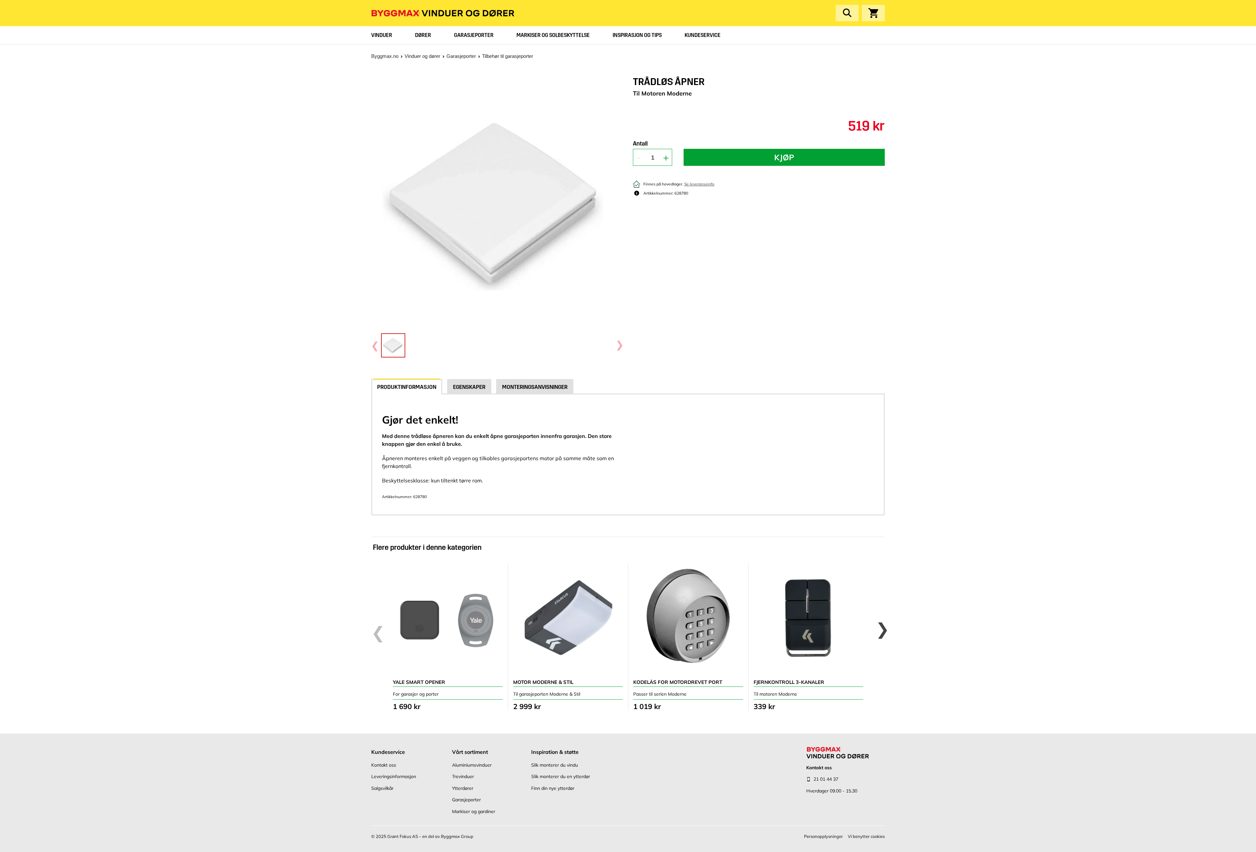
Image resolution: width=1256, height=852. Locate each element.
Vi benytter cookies (866, 836)
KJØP (784, 157)
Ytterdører (462, 788)
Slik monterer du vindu (554, 765)
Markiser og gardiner (473, 811)
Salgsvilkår (382, 788)
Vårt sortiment (470, 752)
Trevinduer (463, 776)
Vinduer (381, 35)
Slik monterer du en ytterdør (560, 776)
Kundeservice (703, 35)
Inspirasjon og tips (637, 35)
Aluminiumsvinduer (472, 765)
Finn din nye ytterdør (552, 788)
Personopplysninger (823, 836)
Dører (423, 35)
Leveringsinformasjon (393, 776)
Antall (640, 144)
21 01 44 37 (825, 779)
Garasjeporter (474, 35)
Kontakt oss (383, 765)
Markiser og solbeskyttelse (553, 35)
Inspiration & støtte (555, 752)
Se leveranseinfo (699, 184)
